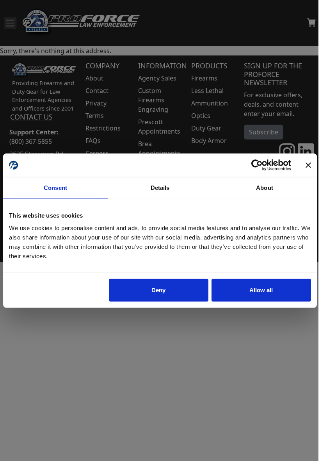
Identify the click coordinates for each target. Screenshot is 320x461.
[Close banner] (308, 165)
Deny (158, 289)
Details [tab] (160, 187)
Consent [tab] (55, 187)
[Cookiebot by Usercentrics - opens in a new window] (257, 165)
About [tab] (264, 187)
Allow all (261, 289)
